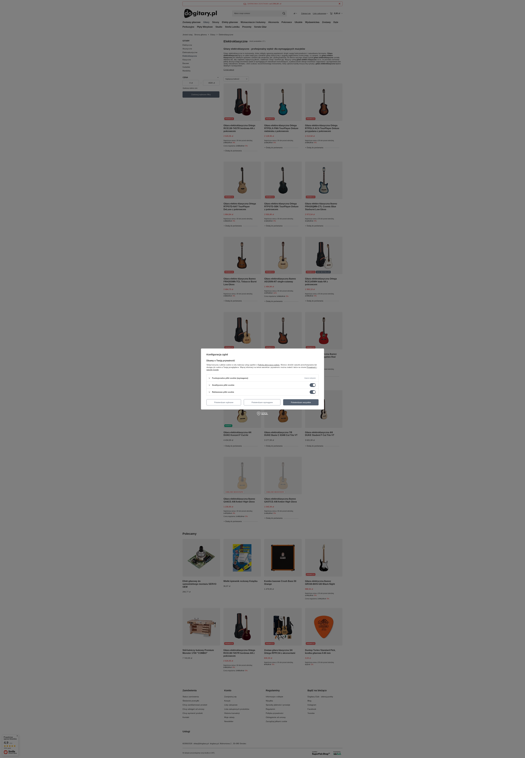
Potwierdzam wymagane (262, 402)
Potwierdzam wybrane (223, 402)
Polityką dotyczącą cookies (269, 365)
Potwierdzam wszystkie (301, 402)
